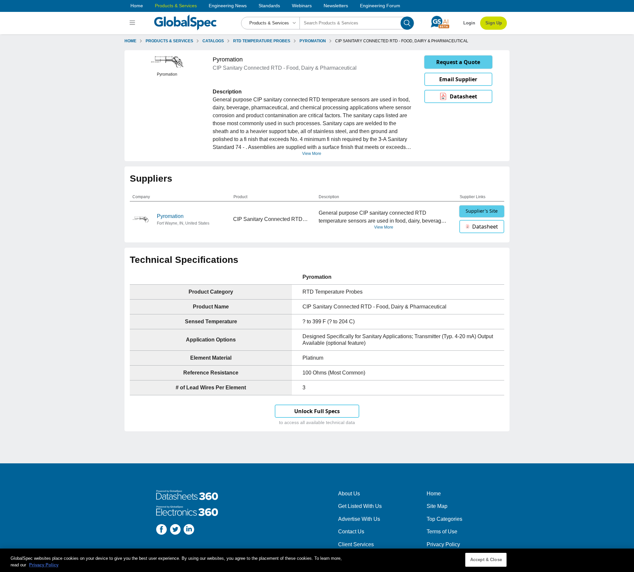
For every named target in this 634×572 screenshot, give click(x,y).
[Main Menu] (133, 23)
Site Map (437, 506)
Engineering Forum (380, 5)
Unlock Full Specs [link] (317, 411)
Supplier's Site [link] (482, 211)
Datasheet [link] (463, 96)
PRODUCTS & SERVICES (169, 41)
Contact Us (351, 531)
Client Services (356, 544)
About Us (349, 493)
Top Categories (444, 519)
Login (469, 22)
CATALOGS (213, 41)
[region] (317, 560)
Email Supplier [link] (458, 79)
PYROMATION (312, 41)
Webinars (302, 5)
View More (311, 153)
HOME (130, 41)
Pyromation (170, 216)
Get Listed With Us (360, 506)
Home (136, 5)
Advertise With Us (359, 519)
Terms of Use (442, 531)
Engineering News (228, 5)
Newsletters (336, 5)
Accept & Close (486, 559)
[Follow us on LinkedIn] (189, 530)
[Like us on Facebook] (161, 530)
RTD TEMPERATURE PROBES (261, 41)
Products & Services (176, 5)
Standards (269, 5)
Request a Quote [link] (458, 62)
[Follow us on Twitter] (175, 530)
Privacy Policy (443, 544)
